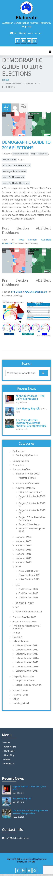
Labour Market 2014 (27, 658)
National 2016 (9, 159)
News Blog (9, 755)
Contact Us (9, 763)
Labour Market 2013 (27, 653)
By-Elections (19, 451)
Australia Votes (27, 477)
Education (18, 465)
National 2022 (24, 562)
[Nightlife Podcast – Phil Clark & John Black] (10, 399)
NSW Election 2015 (29, 575)
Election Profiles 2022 (28, 473)
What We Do (10, 746)
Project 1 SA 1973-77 (30, 492)
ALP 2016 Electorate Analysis (16, 165)
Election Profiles (20, 153)
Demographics (20, 461)
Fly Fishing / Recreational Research (26, 627)
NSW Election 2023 (29, 579)
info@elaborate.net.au (27, 33)
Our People (9, 751)
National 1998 (24, 537)
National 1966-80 (25, 487)
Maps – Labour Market (28, 684)
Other (15, 698)
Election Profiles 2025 (24, 617)
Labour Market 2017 (27, 670)
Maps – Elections (25, 680)
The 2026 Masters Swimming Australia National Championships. (31, 422)
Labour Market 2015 (27, 662)
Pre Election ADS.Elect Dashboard (29, 291)
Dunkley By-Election (27, 455)
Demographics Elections (14, 171)
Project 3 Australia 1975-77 (32, 504)
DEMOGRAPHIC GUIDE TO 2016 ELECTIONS (26, 144)
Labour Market (20, 641)
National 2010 (24, 545)
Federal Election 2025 (24, 621)
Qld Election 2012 (28, 589)
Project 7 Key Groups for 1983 (32, 530)
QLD (18, 584)
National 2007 (24, 541)
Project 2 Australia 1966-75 (32, 497)
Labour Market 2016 (27, 666)
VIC (17, 607)
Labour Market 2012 (27, 649)
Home (5, 79)
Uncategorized (20, 703)
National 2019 (24, 558)
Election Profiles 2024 (28, 483)
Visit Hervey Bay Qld (28, 408)
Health (16, 632)
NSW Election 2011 (29, 570)
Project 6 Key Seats (29, 524)
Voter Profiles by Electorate (16, 183)
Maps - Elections (39, 153)
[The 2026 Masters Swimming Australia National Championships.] (10, 423)
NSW (18, 566)
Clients (7, 759)
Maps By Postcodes (23, 676)
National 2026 (20, 694)
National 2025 (20, 690)
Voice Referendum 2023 (29, 611)
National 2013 (24, 549)
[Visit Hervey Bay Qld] (10, 411)
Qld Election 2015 (28, 593)
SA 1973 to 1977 (25, 603)
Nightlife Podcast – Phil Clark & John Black (30, 397)
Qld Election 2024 (28, 597)
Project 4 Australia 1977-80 (32, 511)
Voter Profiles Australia (13, 177)
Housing (17, 637)
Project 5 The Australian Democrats (32, 518)
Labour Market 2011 (27, 645)
